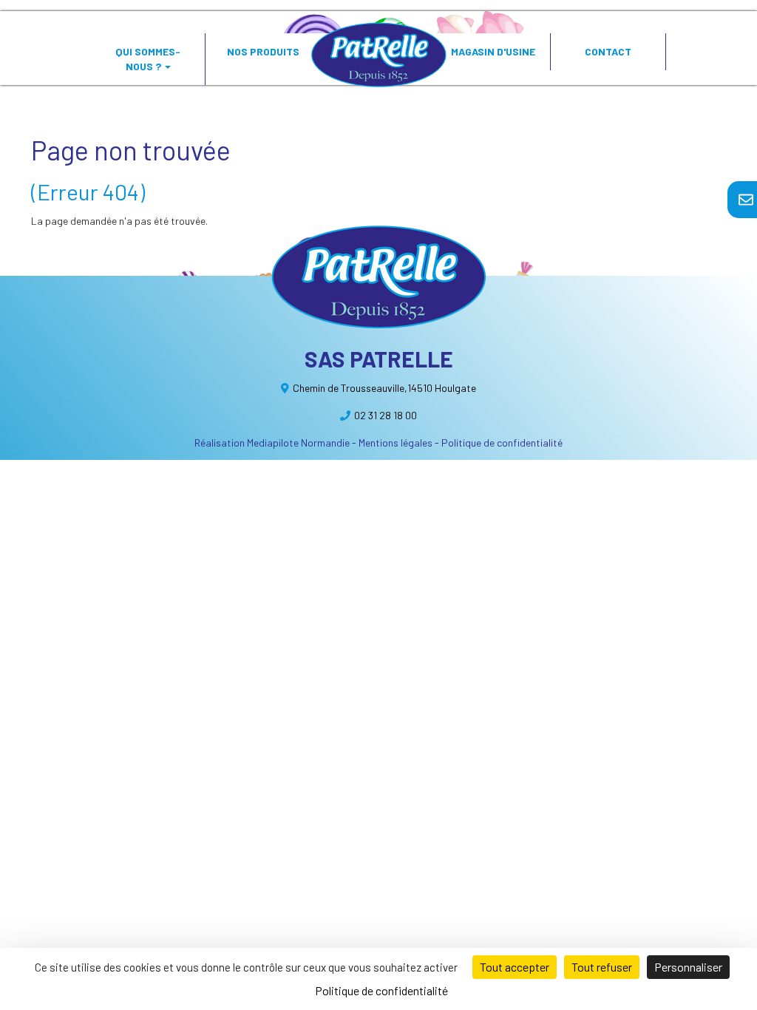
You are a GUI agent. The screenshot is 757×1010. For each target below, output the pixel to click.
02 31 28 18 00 (385, 415)
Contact (608, 51)
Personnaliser (688, 967)
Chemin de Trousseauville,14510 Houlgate (384, 388)
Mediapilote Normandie (298, 442)
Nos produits (263, 51)
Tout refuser (601, 967)
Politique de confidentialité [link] (381, 990)
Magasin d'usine (493, 51)
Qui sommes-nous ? (147, 58)
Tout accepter (514, 967)
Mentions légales (395, 442)
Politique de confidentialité (502, 442)
